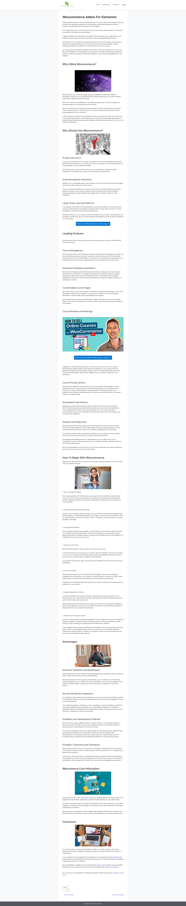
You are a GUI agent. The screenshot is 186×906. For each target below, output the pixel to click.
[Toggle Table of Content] (66, 889)
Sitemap (124, 4)
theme (101, 803)
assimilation (115, 857)
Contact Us (116, 4)
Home (97, 4)
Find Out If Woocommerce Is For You (92, 224)
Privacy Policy (106, 4)
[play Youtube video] (93, 334)
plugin (86, 797)
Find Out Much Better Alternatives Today (92, 358)
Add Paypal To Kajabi (118, 894)
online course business (112, 867)
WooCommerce (102, 865)
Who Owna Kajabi (69, 894)
